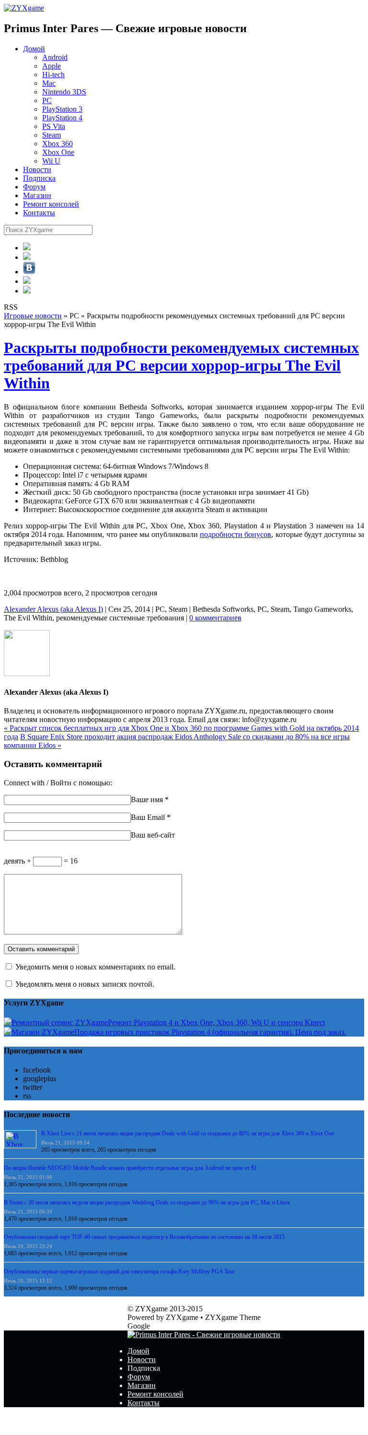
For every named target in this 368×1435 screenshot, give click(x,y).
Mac (49, 83)
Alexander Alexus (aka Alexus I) (53, 609)
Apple (51, 66)
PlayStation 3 (62, 109)
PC (47, 100)
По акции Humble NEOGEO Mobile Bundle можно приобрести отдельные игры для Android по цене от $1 (130, 1168)
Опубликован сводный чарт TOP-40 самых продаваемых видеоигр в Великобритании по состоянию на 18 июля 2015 (144, 1237)
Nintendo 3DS (64, 92)
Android (55, 57)
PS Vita (53, 126)
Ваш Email (148, 817)
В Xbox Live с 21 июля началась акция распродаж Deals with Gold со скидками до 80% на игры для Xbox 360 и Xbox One (187, 1133)
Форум (34, 187)
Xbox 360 (57, 144)
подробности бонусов (235, 534)
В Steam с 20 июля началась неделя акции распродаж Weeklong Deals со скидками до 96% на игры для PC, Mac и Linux (147, 1202)
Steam (51, 135)
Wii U (51, 161)
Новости (37, 169)
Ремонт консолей (51, 204)
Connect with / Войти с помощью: (58, 783)
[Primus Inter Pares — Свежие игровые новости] (203, 1334)
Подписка (39, 178)
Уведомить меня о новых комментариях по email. (95, 967)
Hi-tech (53, 74)
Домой (34, 49)
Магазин (37, 195)
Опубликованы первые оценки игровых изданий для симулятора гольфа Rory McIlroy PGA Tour (119, 1271)
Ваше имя (147, 799)
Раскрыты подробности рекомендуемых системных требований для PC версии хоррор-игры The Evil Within (181, 365)
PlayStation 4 (62, 118)
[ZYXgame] (24, 8)
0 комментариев (215, 618)
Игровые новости (33, 316)
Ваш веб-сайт (153, 835)
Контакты (39, 213)
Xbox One (58, 152)
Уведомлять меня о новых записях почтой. (84, 984)
